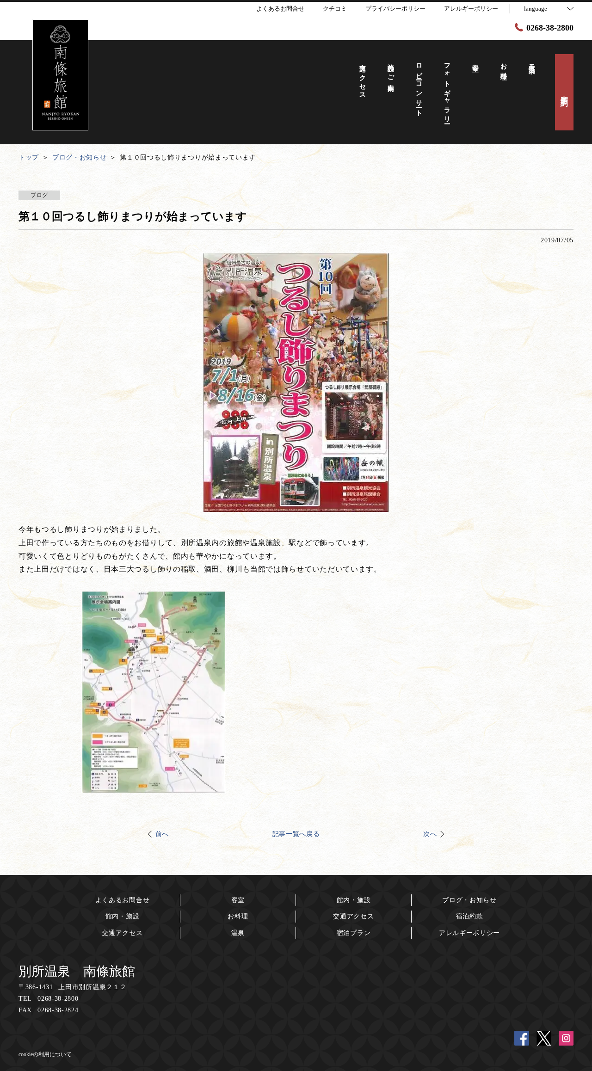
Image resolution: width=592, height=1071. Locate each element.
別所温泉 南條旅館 (76, 971)
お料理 (238, 916)
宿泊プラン (354, 932)
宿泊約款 (469, 916)
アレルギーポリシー (469, 932)
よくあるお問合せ (122, 900)
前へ (162, 834)
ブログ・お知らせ (469, 900)
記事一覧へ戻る (296, 834)
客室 (238, 900)
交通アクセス (122, 932)
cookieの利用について (45, 1054)
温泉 (238, 932)
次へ (430, 834)
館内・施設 (122, 916)
